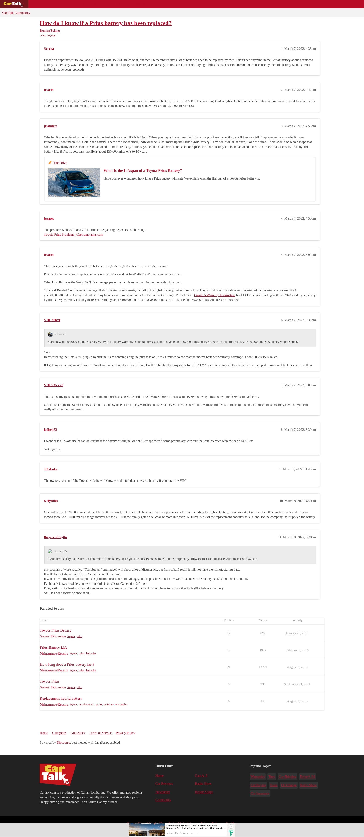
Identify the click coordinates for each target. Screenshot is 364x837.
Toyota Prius (49, 681)
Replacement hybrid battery (61, 698)
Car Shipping (287, 776)
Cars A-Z (163, 4)
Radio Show (203, 783)
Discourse (63, 742)
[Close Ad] (231, 826)
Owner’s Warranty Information (214, 295)
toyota (51, 35)
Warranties (258, 776)
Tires (271, 776)
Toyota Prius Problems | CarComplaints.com (73, 234)
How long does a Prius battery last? (67, 664)
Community (141, 4)
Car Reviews (88, 4)
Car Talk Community (16, 13)
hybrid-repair (86, 704)
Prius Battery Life (53, 647)
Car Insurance (260, 793)
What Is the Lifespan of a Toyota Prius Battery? (143, 170)
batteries (91, 653)
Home (44, 733)
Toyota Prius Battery (55, 630)
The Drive (60, 163)
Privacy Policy (125, 733)
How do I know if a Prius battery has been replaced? (106, 23)
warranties (121, 704)
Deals (66, 4)
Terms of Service (100, 733)
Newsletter (162, 792)
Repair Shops (115, 4)
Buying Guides (43, 4)
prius (43, 35)
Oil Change (289, 785)
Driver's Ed (307, 776)
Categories (59, 733)
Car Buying (258, 785)
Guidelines (78, 733)
